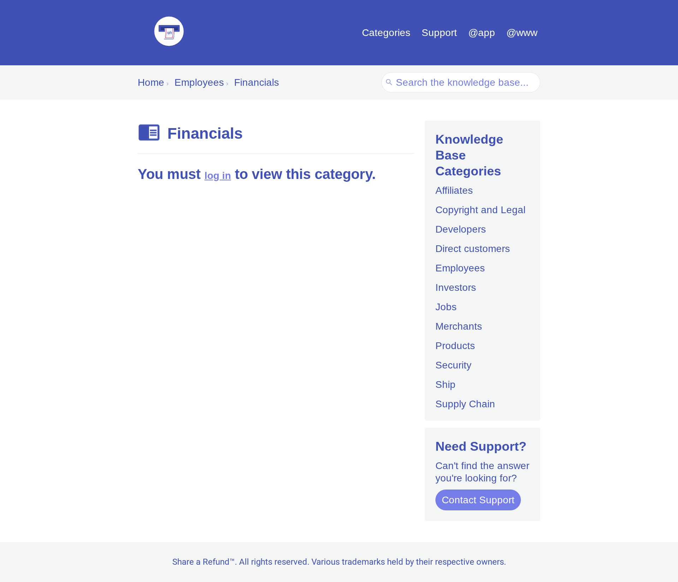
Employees (460, 268)
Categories (386, 32)
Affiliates (454, 190)
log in (217, 175)
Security (453, 365)
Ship (445, 384)
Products (455, 345)
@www (521, 32)
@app (481, 32)
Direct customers (472, 248)
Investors (455, 287)
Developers (460, 229)
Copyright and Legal (480, 209)
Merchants (458, 326)
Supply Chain (465, 403)
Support (439, 32)
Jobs (446, 306)
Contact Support (478, 499)
